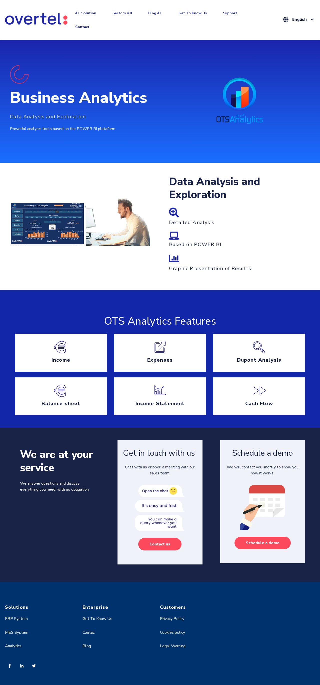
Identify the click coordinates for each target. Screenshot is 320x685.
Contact (82, 27)
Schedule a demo (263, 543)
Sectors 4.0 (122, 13)
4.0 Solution (85, 13)
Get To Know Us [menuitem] (97, 618)
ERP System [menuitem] (16, 618)
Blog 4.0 (155, 13)
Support (230, 13)
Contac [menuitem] (88, 632)
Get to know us (192, 13)
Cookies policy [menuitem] (172, 632)
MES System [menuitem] (16, 632)
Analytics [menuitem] (13, 646)
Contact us (160, 544)
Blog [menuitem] (86, 646)
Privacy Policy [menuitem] (172, 618)
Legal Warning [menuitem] (173, 646)
